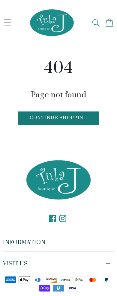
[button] (7, 22)
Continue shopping (58, 118)
